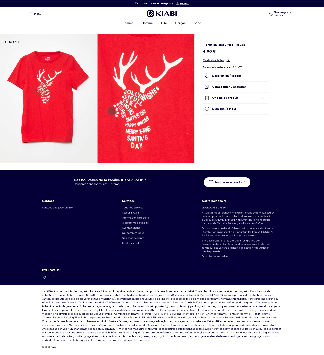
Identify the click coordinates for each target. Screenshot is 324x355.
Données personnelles (215, 256)
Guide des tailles (213, 60)
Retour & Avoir (130, 212)
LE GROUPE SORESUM (215, 207)
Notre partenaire (214, 201)
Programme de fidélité (135, 222)
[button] (235, 76)
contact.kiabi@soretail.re (57, 207)
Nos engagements (133, 238)
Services (128, 201)
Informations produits (135, 217)
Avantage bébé (131, 227)
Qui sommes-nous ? (134, 233)
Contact (48, 201)
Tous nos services (132, 207)
